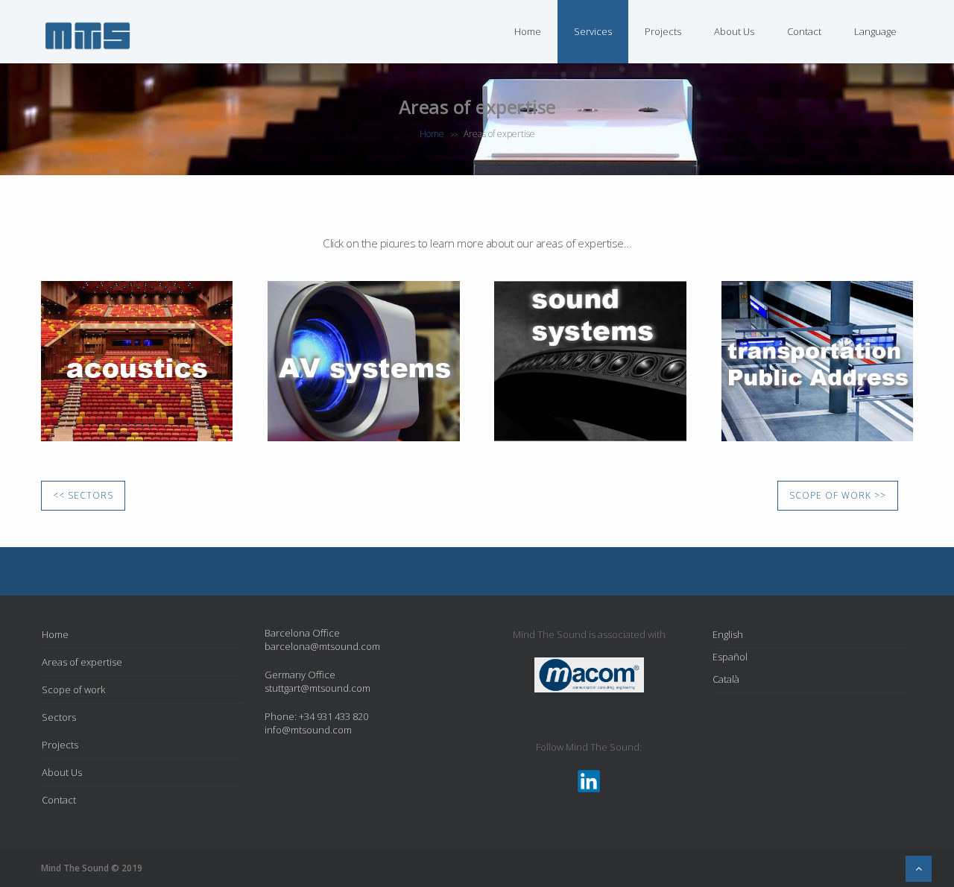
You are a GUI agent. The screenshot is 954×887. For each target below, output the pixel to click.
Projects (663, 31)
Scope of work (73, 689)
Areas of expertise (82, 662)
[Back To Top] (919, 869)
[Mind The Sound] (87, 50)
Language (875, 31)
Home (527, 31)
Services (593, 31)
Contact (804, 31)
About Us (62, 772)
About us (734, 31)
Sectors (59, 717)
